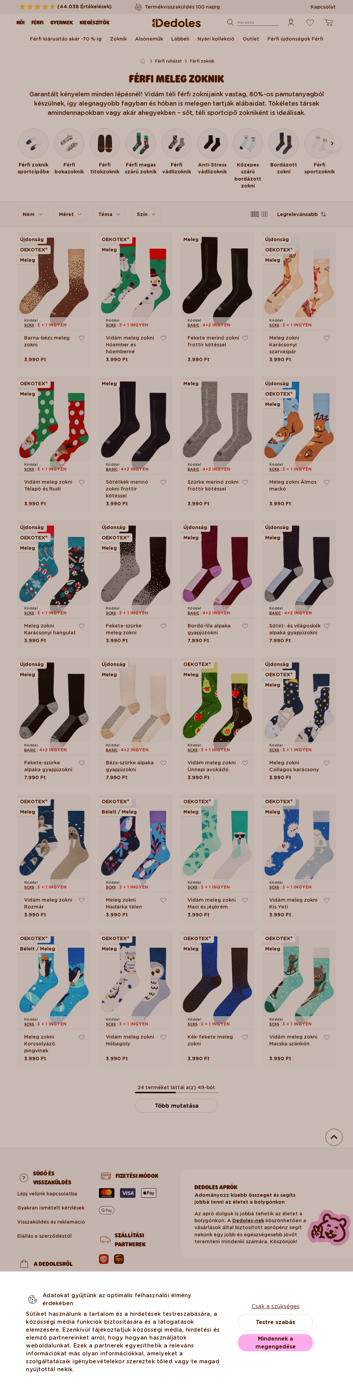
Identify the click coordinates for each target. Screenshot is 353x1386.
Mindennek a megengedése (275, 1342)
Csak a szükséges (276, 1306)
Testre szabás (275, 1322)
